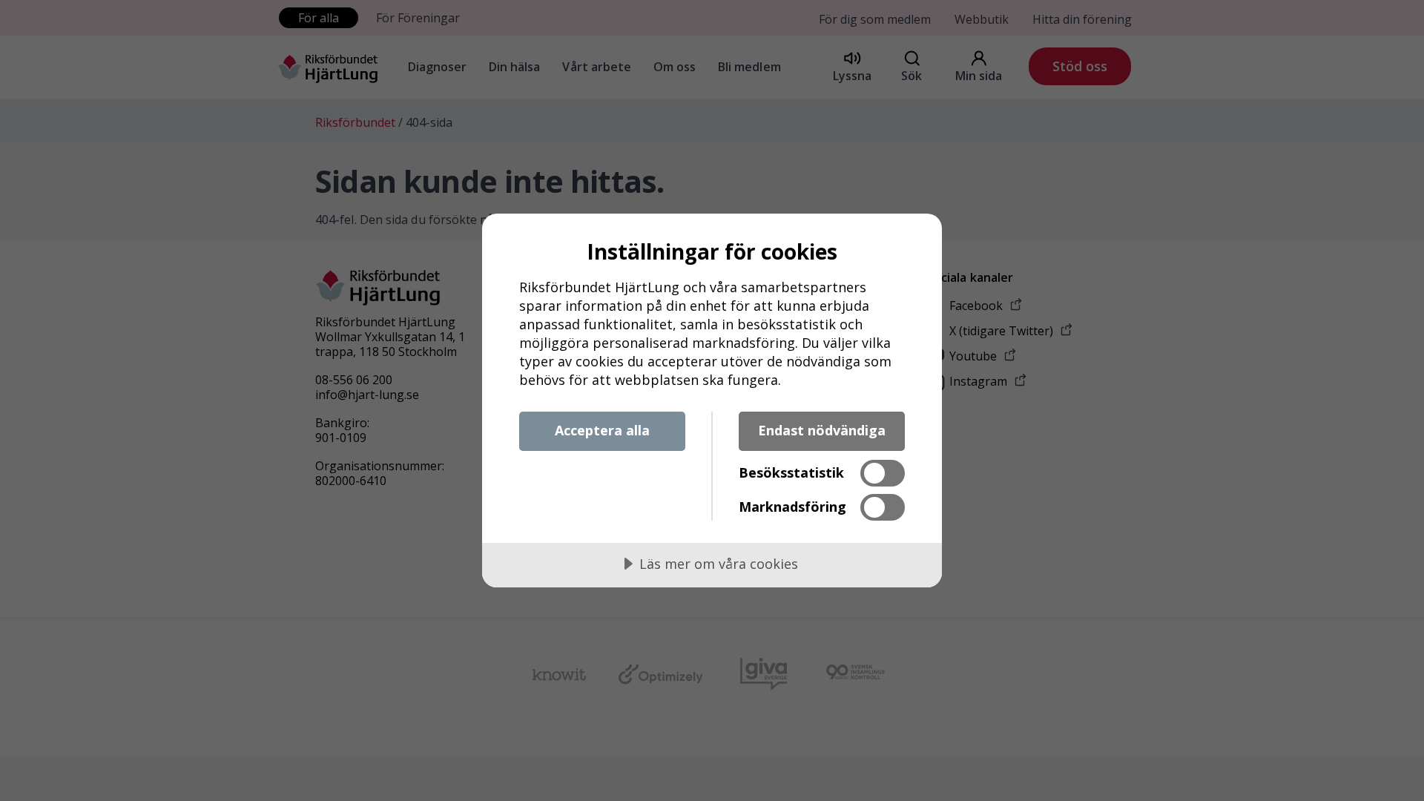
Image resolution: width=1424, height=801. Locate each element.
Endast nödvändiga (822, 430)
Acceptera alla (602, 430)
